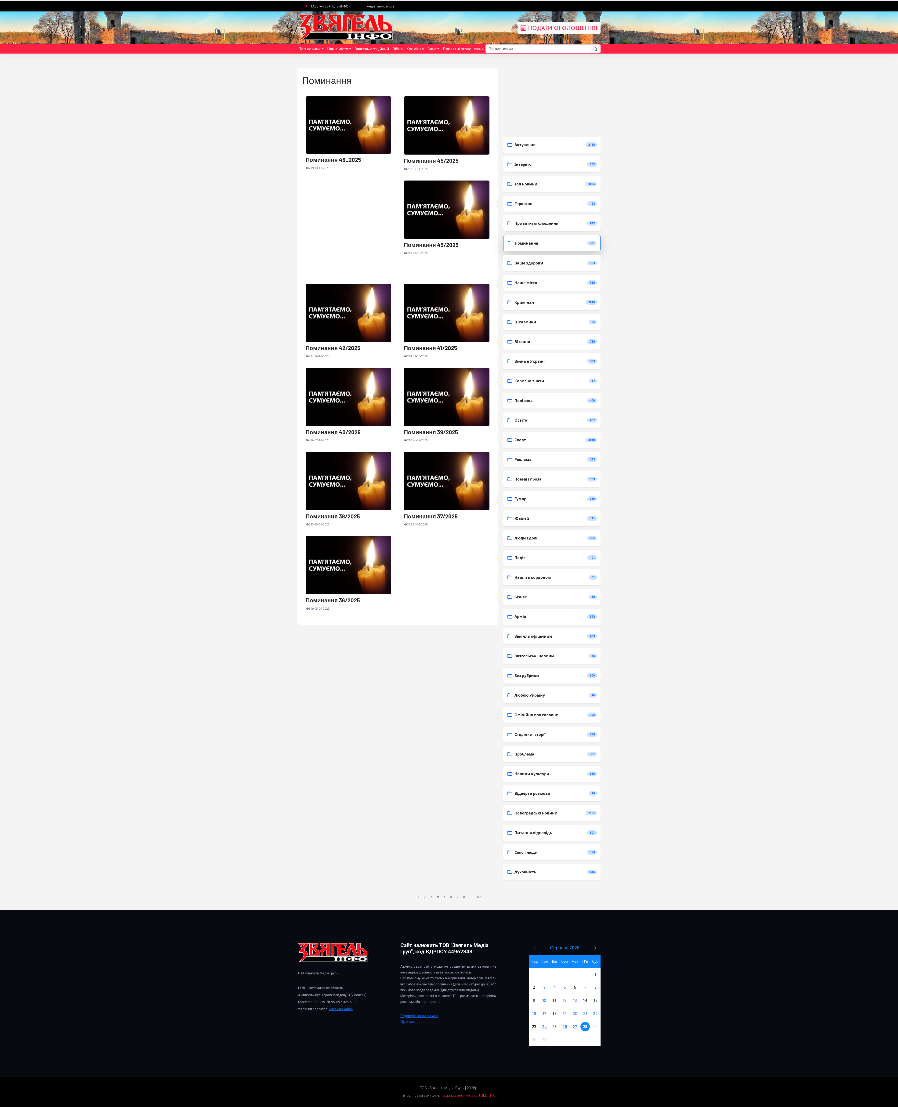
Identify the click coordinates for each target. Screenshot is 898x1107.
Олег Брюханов (341, 1009)
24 (544, 1026)
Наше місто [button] (337, 48)
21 (585, 1013)
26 (564, 1026)
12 (565, 1000)
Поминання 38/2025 (333, 516)
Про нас (407, 1021)
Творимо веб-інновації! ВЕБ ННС (468, 1095)
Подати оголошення (561, 28)
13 (575, 1000)
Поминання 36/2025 (333, 600)
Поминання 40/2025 (333, 432)
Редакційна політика (419, 1015)
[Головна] (346, 27)
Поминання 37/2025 (431, 516)
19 (565, 1013)
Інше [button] (431, 48)
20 (575, 1013)
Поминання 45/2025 (431, 160)
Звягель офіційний (372, 48)
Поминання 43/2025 (431, 245)
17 (544, 1013)
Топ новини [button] (310, 48)
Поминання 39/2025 (431, 432)
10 (544, 1000)
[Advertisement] (348, 232)
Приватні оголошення (463, 48)
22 (595, 1013)
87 (479, 896)
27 (575, 1026)
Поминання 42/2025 (333, 348)
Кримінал (415, 48)
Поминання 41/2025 (430, 348)
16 (534, 1013)
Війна (398, 48)
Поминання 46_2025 (333, 159)
